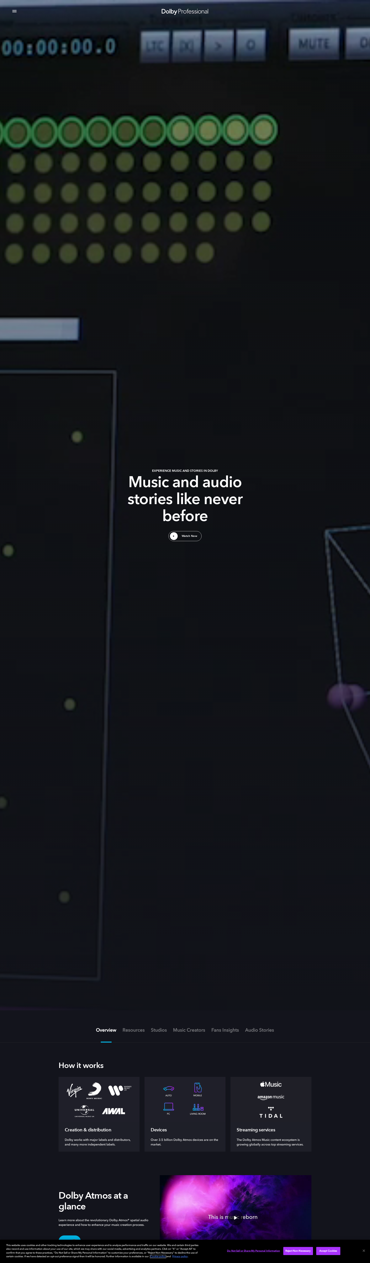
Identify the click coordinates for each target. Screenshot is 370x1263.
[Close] (364, 1250)
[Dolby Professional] (185, 11)
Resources (134, 1030)
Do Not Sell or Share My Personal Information (253, 1251)
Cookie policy (158, 1256)
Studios (159, 1030)
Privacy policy (180, 1256)
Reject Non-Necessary (298, 1251)
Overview (106, 1030)
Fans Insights (225, 1030)
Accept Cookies (328, 1251)
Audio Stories (259, 1030)
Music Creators (189, 1030)
